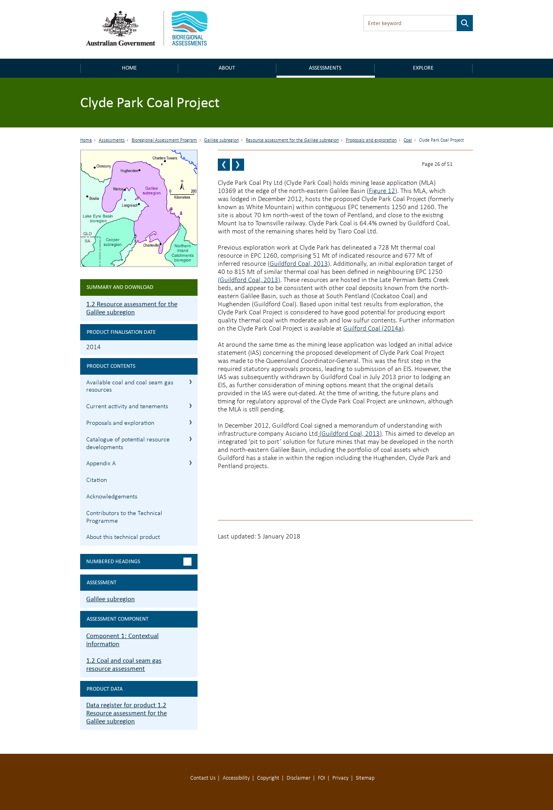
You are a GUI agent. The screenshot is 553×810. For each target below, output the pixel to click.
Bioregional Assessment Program (164, 140)
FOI (321, 778)
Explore (423, 67)
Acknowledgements (111, 497)
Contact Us (202, 778)
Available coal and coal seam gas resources (129, 387)
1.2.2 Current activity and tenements (190, 406)
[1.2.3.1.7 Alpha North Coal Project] (224, 165)
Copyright (268, 778)
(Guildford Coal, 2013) (249, 280)
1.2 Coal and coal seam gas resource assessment (124, 664)
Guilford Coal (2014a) (373, 328)
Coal (408, 140)
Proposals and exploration (371, 140)
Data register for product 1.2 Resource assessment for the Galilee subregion (126, 713)
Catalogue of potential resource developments (128, 444)
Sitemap (365, 778)
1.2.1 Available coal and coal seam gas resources (190, 382)
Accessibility (236, 778)
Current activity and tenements (127, 406)
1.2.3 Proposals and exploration (190, 422)
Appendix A (101, 463)
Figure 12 (382, 191)
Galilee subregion (221, 140)
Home (129, 67)
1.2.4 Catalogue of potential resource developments (190, 439)
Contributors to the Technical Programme (124, 517)
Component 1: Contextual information (122, 640)
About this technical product (123, 537)
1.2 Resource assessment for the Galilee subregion (131, 308)
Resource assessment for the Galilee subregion (292, 140)
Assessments (325, 67)
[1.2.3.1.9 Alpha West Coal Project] (238, 165)
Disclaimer (299, 778)
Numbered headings (113, 561)
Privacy (340, 778)
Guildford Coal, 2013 (299, 264)
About (227, 67)
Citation (96, 480)
